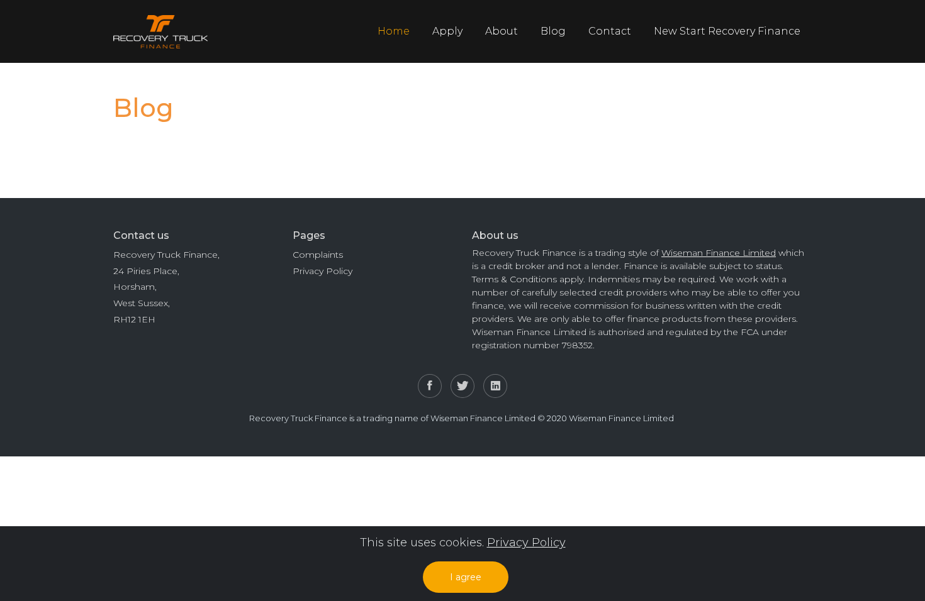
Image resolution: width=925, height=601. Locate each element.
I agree (465, 577)
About (501, 31)
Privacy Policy (322, 271)
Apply (447, 31)
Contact (609, 31)
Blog (553, 31)
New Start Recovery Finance (727, 31)
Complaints (318, 254)
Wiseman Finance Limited (718, 252)
